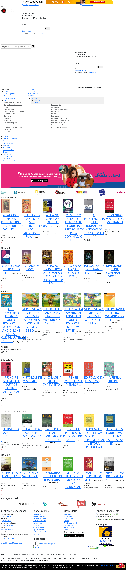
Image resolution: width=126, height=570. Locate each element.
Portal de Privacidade (107, 565)
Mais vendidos (33, 94)
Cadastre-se (40, 34)
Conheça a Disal (8, 150)
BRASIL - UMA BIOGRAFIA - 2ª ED (114, 476)
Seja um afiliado (38, 530)
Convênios (31, 89)
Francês (12, 96)
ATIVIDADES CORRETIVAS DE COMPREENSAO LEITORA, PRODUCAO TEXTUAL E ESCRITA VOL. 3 (94, 443)
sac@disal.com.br (7, 530)
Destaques (32, 91)
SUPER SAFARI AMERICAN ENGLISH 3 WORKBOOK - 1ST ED (94, 316)
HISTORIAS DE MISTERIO (32, 379)
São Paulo (67, 514)
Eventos (5, 152)
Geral (6, 100)
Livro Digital (35, 98)
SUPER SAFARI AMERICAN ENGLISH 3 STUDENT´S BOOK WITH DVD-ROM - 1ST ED (73, 319)
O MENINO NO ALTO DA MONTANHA (115, 218)
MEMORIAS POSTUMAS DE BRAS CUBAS (53, 476)
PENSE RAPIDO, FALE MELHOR (73, 381)
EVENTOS (31, 96)
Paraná (66, 521)
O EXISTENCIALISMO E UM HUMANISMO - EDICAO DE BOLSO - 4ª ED (97, 224)
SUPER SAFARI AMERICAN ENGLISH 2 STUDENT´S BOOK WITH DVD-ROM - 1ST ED (32, 319)
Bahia (66, 530)
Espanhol (12, 94)
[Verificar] (108, 546)
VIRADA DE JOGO (32, 267)
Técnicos (6, 145)
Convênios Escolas (9, 136)
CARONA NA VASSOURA (31, 474)
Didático (37, 100)
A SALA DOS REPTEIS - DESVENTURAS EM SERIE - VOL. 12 (11, 222)
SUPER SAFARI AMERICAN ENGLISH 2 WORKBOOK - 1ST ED (52, 316)
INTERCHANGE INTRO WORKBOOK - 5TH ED (115, 314)
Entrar (47, 28)
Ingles (6, 94)
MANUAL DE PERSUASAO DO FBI (93, 476)
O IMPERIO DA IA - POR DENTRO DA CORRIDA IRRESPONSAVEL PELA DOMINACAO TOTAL (74, 227)
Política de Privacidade (40, 532)
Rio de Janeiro (69, 527)
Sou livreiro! (37, 534)
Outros (12, 98)
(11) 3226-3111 (6, 521)
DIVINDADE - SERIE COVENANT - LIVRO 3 (114, 271)
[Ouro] (105, 535)
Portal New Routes (39, 521)
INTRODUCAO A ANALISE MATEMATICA (32, 432)
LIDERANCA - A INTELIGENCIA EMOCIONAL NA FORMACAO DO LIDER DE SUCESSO (73, 483)
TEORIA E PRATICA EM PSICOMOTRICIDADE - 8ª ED (77, 434)
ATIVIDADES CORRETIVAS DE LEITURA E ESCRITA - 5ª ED (114, 436)
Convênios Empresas (10, 139)
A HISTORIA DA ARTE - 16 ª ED (11, 432)
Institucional (37, 514)
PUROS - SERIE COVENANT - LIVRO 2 (94, 269)
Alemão (6, 96)
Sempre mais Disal (39, 516)
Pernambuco (68, 525)
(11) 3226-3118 (6, 516)
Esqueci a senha (27, 31)
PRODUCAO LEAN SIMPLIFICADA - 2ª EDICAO (53, 434)
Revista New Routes (39, 519)
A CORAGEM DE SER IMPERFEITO (52, 381)
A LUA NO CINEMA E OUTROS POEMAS (51, 220)
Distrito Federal (69, 519)
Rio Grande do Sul (70, 523)
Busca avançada (87, 5)
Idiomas (7, 91)
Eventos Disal (37, 523)
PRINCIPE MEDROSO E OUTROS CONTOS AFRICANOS (11, 384)
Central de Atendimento (11, 161)
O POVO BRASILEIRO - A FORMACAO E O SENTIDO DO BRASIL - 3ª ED (53, 274)
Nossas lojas (7, 148)
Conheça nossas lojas (31, 5)
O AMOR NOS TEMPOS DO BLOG (11, 269)
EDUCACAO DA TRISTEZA (94, 379)
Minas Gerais (68, 516)
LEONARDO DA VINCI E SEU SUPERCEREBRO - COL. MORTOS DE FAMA (33, 225)
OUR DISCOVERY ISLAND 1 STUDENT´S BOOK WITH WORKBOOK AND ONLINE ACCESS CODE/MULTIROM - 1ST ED (13, 325)
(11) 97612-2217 (8, 525)
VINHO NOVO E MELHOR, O (11, 474)
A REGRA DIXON (114, 379)
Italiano (6, 98)
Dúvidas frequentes (8, 539)
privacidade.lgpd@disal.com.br (12, 543)
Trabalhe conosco (39, 527)
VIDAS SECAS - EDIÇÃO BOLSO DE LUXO (73, 271)
